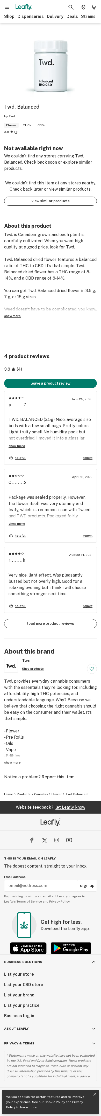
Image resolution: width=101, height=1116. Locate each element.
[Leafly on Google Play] (71, 948)
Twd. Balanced (77, 794)
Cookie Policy (55, 1102)
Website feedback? (50, 807)
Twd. (12, 116)
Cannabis (41, 794)
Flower (57, 794)
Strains (88, 16)
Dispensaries (31, 16)
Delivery (55, 16)
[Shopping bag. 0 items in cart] (94, 7)
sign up (87, 885)
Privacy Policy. (59, 901)
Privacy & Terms (19, 1043)
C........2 (18, 482)
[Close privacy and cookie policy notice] (95, 1094)
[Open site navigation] (7, 7)
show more (12, 316)
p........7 (18, 404)
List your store (19, 974)
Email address (15, 877)
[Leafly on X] (44, 840)
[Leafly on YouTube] (69, 840)
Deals (72, 16)
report (87, 458)
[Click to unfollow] (92, 669)
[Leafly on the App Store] (28, 948)
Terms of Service (29, 901)
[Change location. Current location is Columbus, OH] (83, 7)
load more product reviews (50, 623)
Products (24, 794)
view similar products (51, 201)
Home (8, 794)
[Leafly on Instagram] (57, 840)
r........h (17, 560)
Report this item (58, 776)
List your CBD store (23, 984)
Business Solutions (23, 962)
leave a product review (50, 383)
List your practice (22, 1005)
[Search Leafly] (71, 7)
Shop (9, 16)
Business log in (19, 1015)
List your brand (19, 995)
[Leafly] (24, 7)
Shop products (33, 668)
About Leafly (16, 1028)
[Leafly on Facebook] (32, 840)
